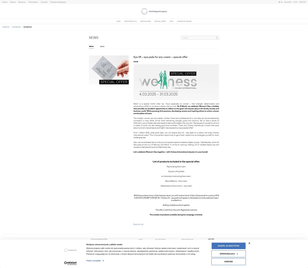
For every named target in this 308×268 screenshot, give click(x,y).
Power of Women (184, 21)
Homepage (6, 27)
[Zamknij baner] (249, 243)
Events (13, 2)
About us (22, 2)
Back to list (138, 224)
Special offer (160, 21)
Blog (102, 46)
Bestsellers (146, 21)
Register (302, 2)
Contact (44, 2)
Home (4, 2)
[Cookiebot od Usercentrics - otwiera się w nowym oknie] (70, 263)
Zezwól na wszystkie (228, 246)
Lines (118, 21)
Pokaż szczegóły (93, 261)
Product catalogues (58, 2)
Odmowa (228, 262)
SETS (171, 21)
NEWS (91, 46)
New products (130, 21)
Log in (295, 2)
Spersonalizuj (227, 254)
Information (33, 2)
